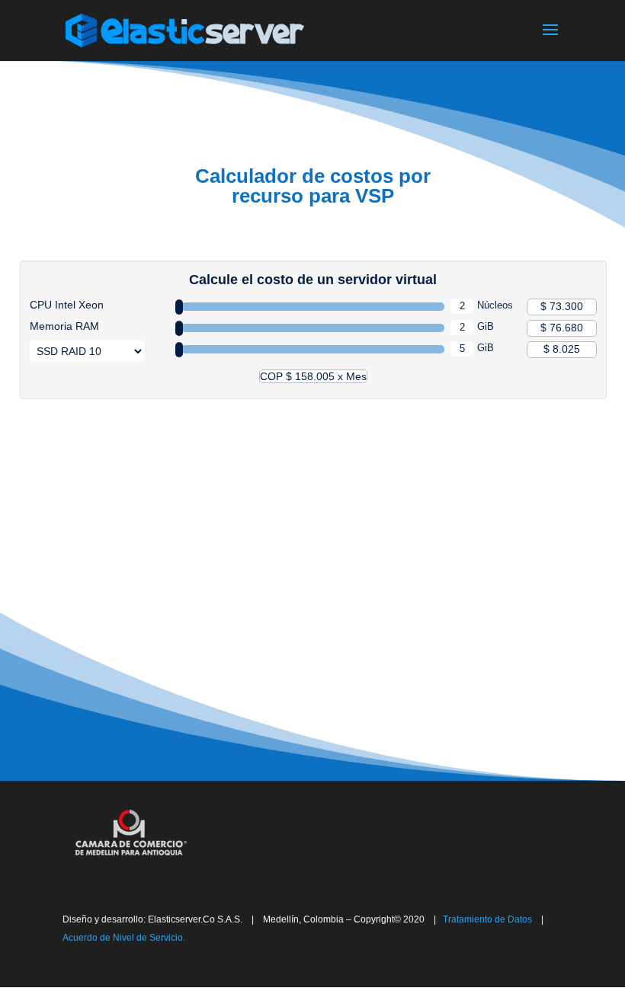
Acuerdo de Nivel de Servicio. (123, 937)
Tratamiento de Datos (484, 919)
